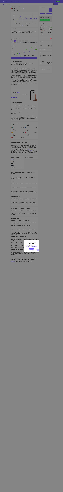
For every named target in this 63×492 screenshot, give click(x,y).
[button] (31, 250)
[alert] (31, 246)
